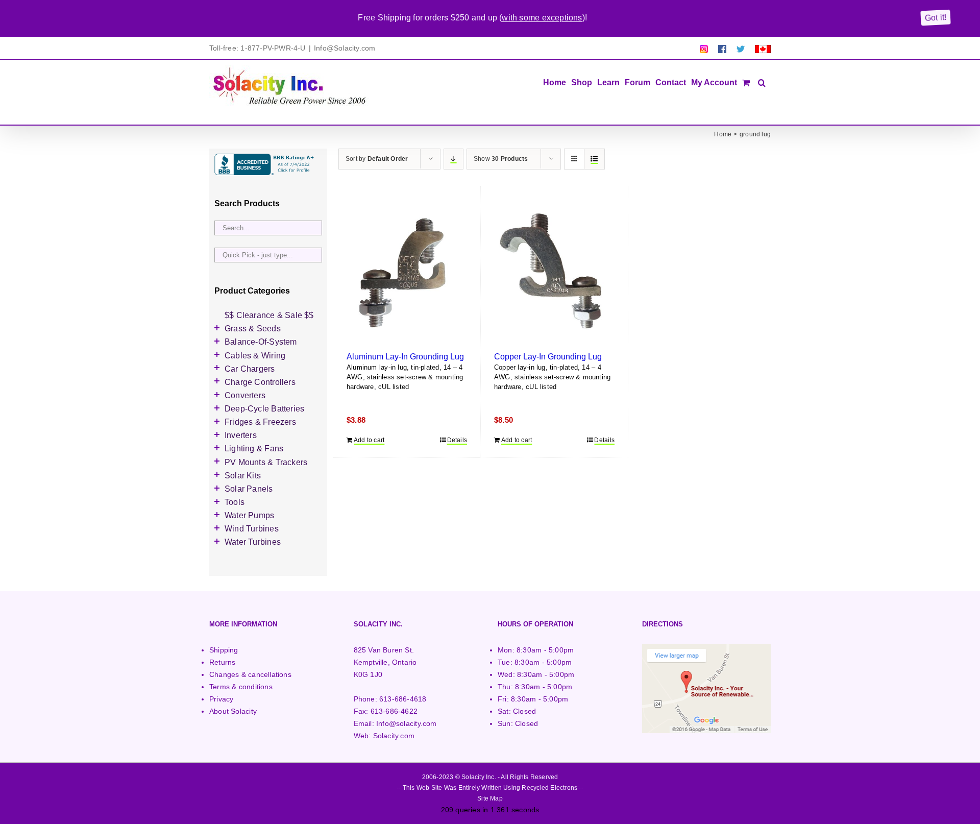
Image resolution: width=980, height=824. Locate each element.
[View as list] (594, 159)
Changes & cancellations (250, 674)
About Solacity (233, 711)
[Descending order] (453, 159)
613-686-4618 (403, 699)
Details (457, 440)
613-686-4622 (394, 711)
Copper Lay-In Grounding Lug (548, 356)
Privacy (221, 699)
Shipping (223, 650)
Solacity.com (394, 736)
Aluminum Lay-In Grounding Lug (405, 356)
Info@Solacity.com (345, 48)
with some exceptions (542, 17)
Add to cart (369, 440)
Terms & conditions (241, 687)
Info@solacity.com (406, 723)
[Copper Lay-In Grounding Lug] (554, 272)
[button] (762, 82)
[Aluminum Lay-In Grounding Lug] (407, 272)
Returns (222, 662)
